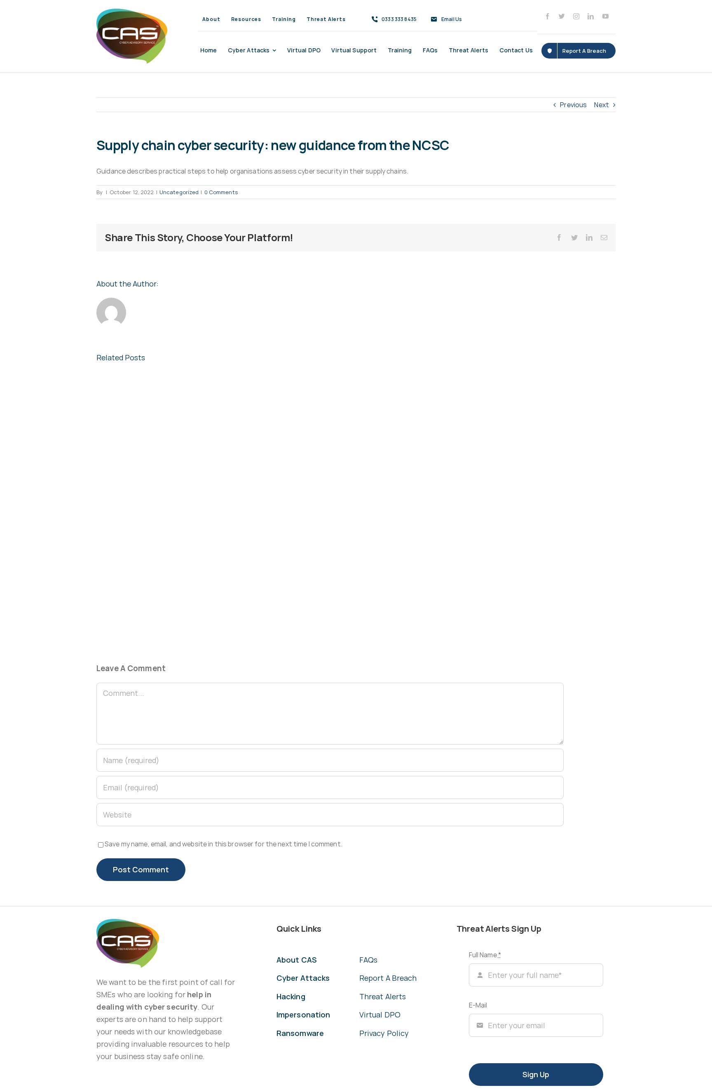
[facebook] (547, 16)
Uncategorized (179, 192)
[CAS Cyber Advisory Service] (131, 11)
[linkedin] (591, 16)
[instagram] (576, 16)
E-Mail (478, 1005)
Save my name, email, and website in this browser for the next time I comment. (223, 843)
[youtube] (605, 16)
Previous (573, 104)
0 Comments (221, 192)
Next (601, 104)
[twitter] (562, 16)
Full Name (485, 954)
